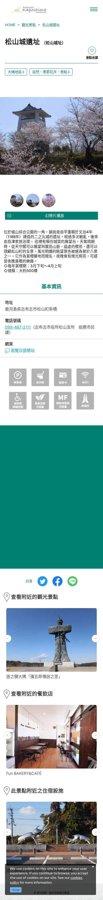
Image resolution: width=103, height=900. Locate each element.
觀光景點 (29, 25)
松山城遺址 (51, 25)
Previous (8, 136)
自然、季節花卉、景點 (49, 72)
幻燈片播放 (54, 215)
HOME (10, 25)
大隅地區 (15, 72)
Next (94, 136)
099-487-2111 (18, 327)
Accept (16, 889)
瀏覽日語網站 (23, 350)
